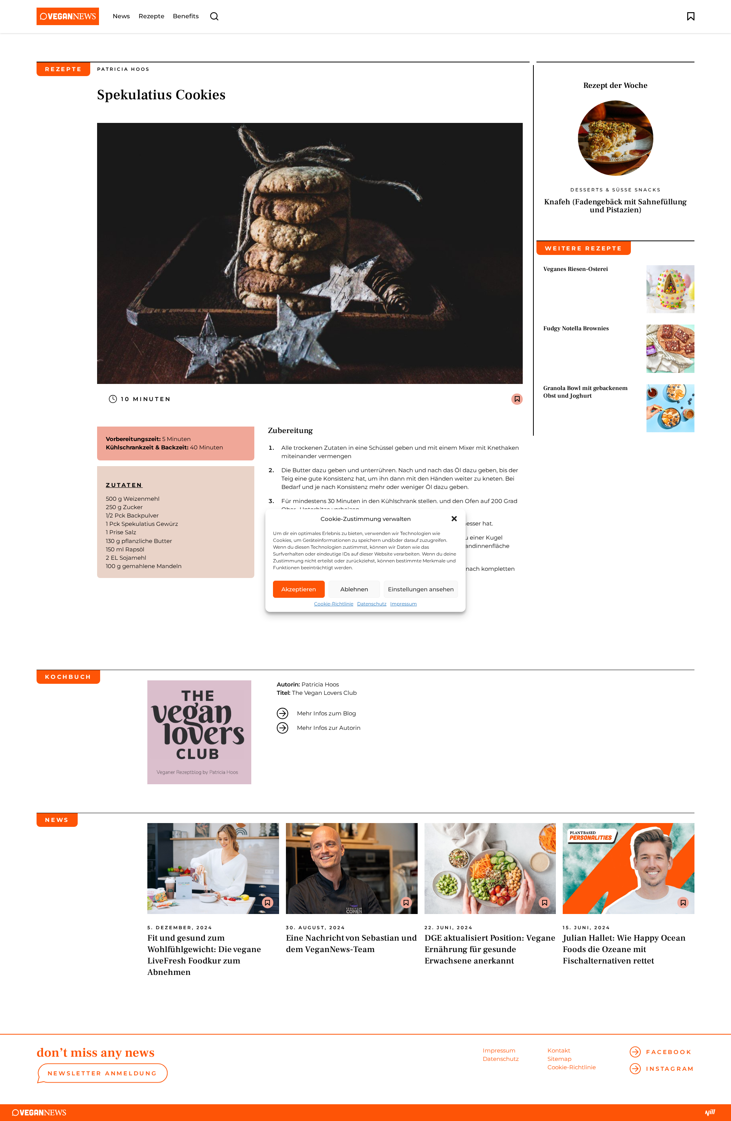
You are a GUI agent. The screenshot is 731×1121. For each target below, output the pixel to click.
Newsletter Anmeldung (103, 1073)
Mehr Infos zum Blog (326, 713)
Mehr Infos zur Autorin (329, 727)
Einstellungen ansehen (421, 589)
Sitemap (559, 1058)
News (121, 16)
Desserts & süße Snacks (615, 190)
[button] (454, 518)
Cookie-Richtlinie (333, 604)
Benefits (186, 16)
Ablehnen (354, 589)
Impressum (403, 604)
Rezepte (151, 16)
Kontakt (558, 1050)
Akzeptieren (298, 589)
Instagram (670, 1068)
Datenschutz (371, 604)
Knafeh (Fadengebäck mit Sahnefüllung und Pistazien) (615, 206)
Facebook (669, 1052)
